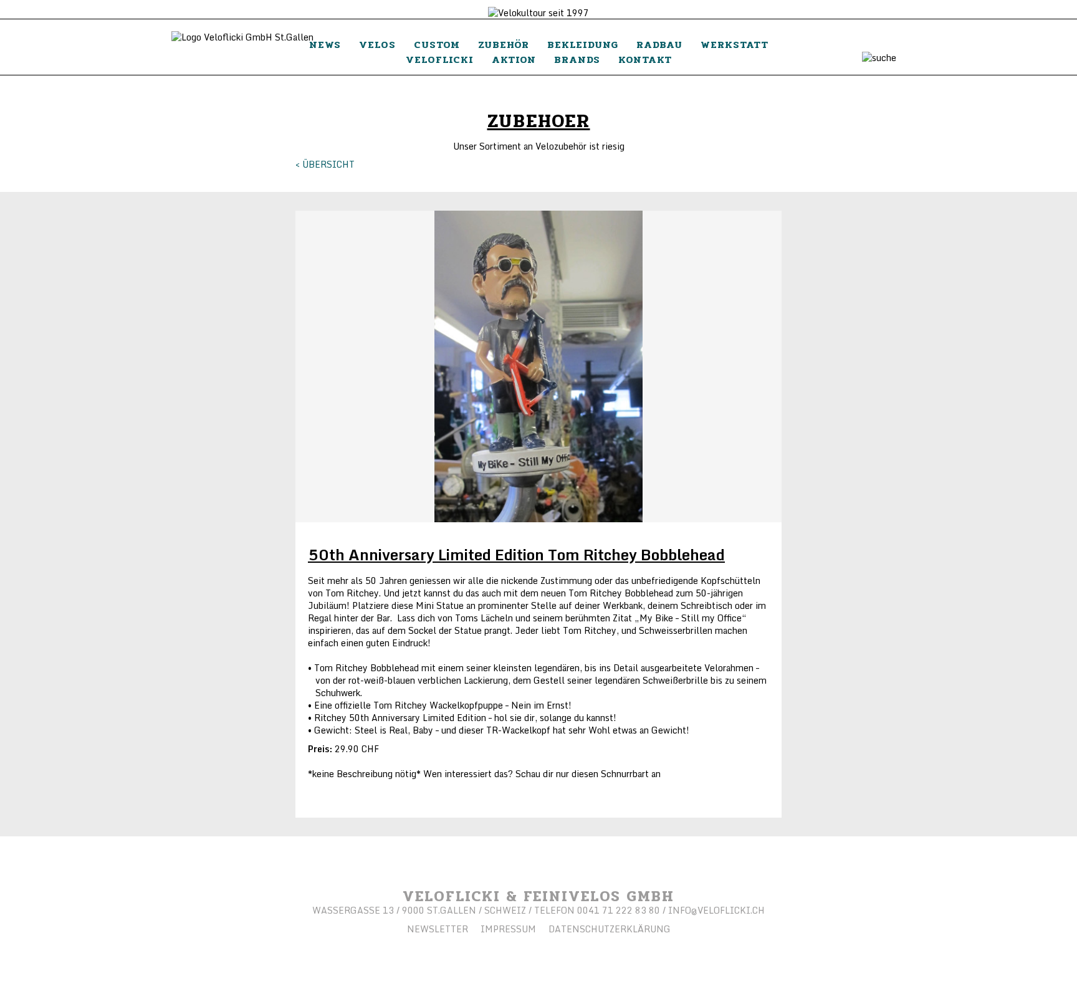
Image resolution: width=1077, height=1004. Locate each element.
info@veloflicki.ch (716, 910)
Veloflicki (440, 59)
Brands (577, 59)
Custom (437, 44)
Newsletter (437, 929)
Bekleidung (582, 44)
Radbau (659, 44)
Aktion (514, 59)
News (325, 44)
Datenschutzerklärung (609, 929)
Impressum (508, 929)
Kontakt (645, 59)
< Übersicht (325, 164)
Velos (377, 44)
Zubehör (503, 44)
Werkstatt (734, 44)
